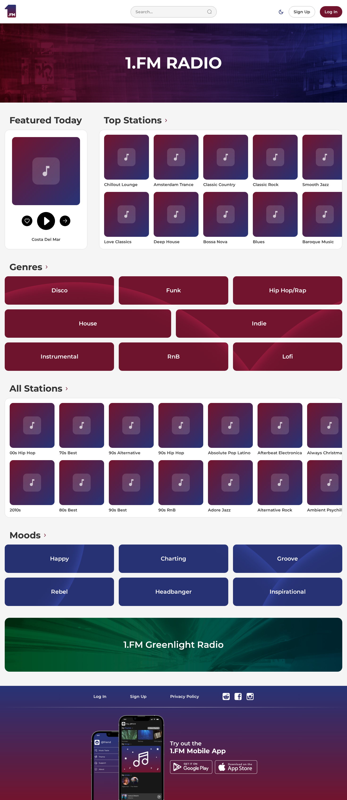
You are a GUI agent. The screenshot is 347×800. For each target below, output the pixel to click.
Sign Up (302, 11)
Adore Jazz (219, 510)
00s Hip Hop (22, 452)
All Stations (35, 388)
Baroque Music (318, 241)
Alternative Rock (275, 510)
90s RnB (167, 510)
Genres (25, 266)
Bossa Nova (215, 241)
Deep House (167, 241)
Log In (331, 11)
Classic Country (219, 184)
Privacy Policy (184, 696)
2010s (15, 510)
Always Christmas (325, 452)
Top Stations (133, 120)
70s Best (68, 452)
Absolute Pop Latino (229, 452)
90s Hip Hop (171, 452)
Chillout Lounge (121, 184)
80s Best (68, 510)
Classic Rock (266, 184)
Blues (259, 241)
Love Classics (117, 241)
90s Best (118, 510)
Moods (25, 535)
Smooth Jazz (315, 184)
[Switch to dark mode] (281, 12)
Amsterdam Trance (174, 184)
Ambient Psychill (325, 510)
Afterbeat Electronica (280, 452)
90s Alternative (124, 452)
